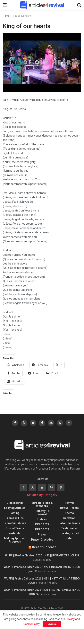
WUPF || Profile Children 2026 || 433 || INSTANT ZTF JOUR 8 (42, 555)
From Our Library (15, 523)
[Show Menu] (5, 5)
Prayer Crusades (42, 539)
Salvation (69, 518)
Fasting (15, 513)
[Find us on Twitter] (24, 423)
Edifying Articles (14, 507)
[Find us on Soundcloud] (51, 423)
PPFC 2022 (42, 524)
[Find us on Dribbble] (60, 487)
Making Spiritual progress (14, 540)
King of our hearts (22, 15)
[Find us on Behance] (51, 487)
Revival (69, 502)
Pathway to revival (42, 512)
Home (6, 15)
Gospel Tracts (14, 528)
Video (69, 538)
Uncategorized (69, 533)
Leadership (14, 533)
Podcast (42, 519)
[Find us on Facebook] (15, 423)
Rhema (69, 513)
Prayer (42, 534)
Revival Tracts (69, 507)
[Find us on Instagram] (69, 423)
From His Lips (15, 518)
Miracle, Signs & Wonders (42, 504)
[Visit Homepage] (42, 5)
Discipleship (15, 502)
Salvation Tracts (69, 523)
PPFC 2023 (42, 529)
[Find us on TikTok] (42, 423)
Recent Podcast (44, 547)
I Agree (51, 624)
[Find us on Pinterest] (60, 423)
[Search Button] (79, 5)
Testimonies (69, 528)
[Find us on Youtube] (33, 423)
